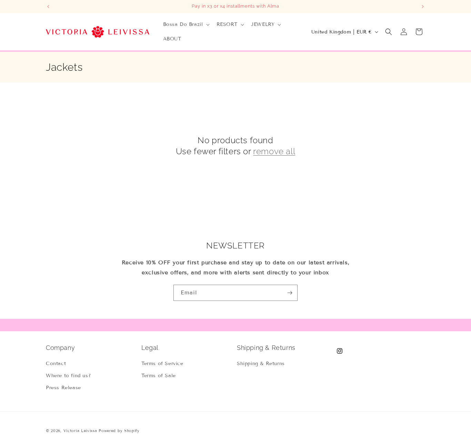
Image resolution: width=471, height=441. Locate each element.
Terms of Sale (158, 376)
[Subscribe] (289, 293)
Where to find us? (68, 376)
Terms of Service (162, 363)
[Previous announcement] (48, 6)
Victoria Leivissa (80, 430)
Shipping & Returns (261, 363)
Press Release (63, 388)
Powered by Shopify (119, 430)
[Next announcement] (422, 6)
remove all (274, 151)
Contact (56, 363)
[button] (185, 24)
